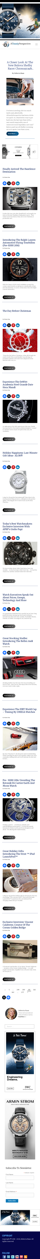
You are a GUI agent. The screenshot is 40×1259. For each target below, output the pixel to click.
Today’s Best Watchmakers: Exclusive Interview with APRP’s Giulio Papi (17, 526)
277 (22, 992)
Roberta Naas (19, 73)
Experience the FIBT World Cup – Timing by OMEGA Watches (20, 710)
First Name (9, 1174)
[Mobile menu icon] (36, 44)
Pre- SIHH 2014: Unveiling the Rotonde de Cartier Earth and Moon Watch (19, 783)
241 (29, 990)
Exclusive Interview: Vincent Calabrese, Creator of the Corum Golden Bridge (18, 925)
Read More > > (22, 1016)
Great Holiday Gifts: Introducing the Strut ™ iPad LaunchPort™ (19, 854)
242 (34, 990)
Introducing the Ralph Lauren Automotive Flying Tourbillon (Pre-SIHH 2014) (19, 243)
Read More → (12, 133)
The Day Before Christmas (17, 311)
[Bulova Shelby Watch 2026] (20, 91)
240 (23, 990)
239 (18, 990)
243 (13, 992)
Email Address (11, 1192)
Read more (7, 226)
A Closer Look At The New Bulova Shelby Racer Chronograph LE (20, 67)
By (6, 177)
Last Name (9, 1183)
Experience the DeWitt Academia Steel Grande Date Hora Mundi (18, 384)
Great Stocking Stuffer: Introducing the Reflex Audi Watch (18, 641)
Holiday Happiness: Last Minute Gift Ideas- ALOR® (20, 454)
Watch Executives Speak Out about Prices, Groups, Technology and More (18, 597)
